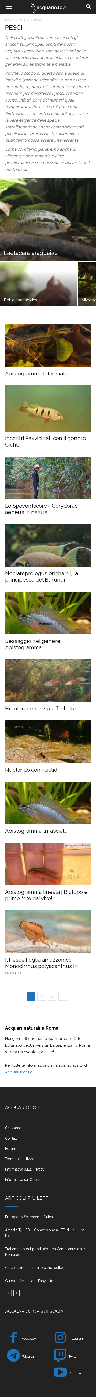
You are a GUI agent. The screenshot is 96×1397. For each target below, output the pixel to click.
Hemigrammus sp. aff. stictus (41, 708)
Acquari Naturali (19, 1072)
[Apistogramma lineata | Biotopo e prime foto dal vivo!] (48, 864)
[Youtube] (60, 1373)
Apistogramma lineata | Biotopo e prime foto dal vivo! (46, 895)
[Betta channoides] (38, 290)
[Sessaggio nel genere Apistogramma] (48, 613)
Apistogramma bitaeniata (36, 373)
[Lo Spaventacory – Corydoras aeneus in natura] (48, 478)
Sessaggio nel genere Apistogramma (32, 644)
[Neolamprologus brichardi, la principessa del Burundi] (48, 545)
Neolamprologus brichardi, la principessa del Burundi (41, 576)
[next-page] (62, 996)
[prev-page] (8, 1293)
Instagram (76, 1338)
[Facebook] (13, 1338)
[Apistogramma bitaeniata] (48, 345)
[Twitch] (60, 1356)
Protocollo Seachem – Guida (29, 1217)
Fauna (24, 20)
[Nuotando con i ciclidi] (48, 741)
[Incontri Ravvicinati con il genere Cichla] (48, 408)
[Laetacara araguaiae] (48, 219)
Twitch (74, 1356)
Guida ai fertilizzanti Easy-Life (29, 1281)
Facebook (29, 1338)
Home (9, 20)
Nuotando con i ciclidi (32, 770)
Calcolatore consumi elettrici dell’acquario (40, 1268)
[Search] (89, 7)
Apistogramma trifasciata (36, 831)
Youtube (75, 1373)
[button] (9, 7)
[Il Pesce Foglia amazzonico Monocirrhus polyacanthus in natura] (48, 931)
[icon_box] (48, 1130)
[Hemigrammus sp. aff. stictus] (48, 680)
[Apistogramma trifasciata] (48, 803)
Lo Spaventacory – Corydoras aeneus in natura (41, 508)
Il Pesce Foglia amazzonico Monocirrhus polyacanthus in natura (41, 966)
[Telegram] (13, 1356)
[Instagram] (60, 1338)
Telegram (29, 1356)
